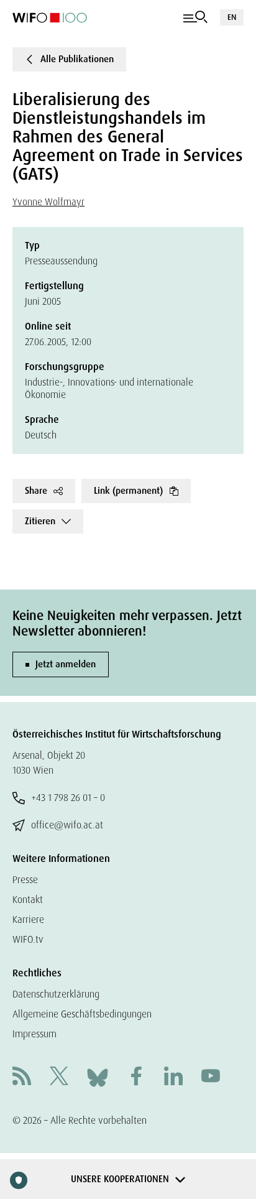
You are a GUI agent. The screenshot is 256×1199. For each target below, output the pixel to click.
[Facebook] (136, 1077)
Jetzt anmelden (65, 664)
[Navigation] (195, 17)
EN (231, 17)
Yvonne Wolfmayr (48, 201)
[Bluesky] (97, 1077)
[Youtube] (210, 1077)
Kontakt (27, 899)
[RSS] (21, 1077)
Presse (25, 879)
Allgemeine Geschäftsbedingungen (82, 1014)
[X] (59, 1077)
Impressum (34, 1033)
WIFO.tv (27, 939)
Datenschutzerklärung (55, 994)
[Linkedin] (173, 1077)
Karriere (28, 919)
